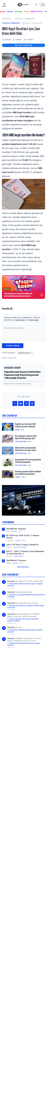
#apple (10, 11)
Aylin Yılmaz (26, 23)
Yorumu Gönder (13, 346)
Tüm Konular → (23, 567)
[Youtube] (20, 403)
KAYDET (18, 40)
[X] (26, 403)
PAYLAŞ (8, 40)
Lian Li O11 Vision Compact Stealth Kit (22, 545)
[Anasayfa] (22, 5)
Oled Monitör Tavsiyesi (16, 529)
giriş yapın (34, 320)
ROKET (29, 40)
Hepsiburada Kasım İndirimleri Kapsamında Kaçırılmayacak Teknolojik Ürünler (22, 374)
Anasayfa (6, 19)
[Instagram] (32, 403)
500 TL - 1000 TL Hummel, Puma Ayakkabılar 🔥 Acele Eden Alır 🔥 (25, 552)
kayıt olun (20, 320)
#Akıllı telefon (37, 11)
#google (18, 11)
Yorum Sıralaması (8, 353)
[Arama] (36, 4)
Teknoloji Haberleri (25, 19)
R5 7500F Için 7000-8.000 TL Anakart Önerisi (22, 536)
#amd (26, 11)
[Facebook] (14, 403)
